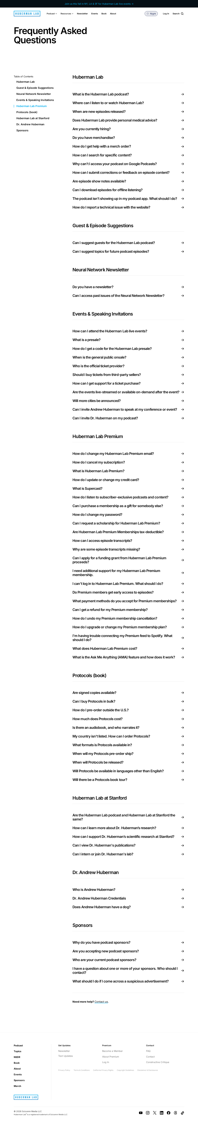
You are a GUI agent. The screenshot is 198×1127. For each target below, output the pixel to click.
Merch (17, 1086)
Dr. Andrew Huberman (30, 124)
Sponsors (22, 130)
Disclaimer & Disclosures (147, 1070)
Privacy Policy (64, 1070)
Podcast (18, 1045)
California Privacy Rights (103, 1070)
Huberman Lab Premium (31, 106)
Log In (166, 13)
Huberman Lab (25, 82)
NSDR (17, 1057)
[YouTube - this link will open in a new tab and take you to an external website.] (140, 1113)
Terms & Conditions (82, 1070)
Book (104, 13)
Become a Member (112, 1051)
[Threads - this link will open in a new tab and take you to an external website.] (175, 1113)
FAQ (148, 1051)
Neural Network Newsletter (33, 94)
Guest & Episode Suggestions (35, 88)
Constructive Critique (157, 1062)
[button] (52, 13)
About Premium (110, 1056)
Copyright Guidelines (125, 1070)
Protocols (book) (26, 112)
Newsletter (82, 13)
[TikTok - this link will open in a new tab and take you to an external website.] (182, 1113)
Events (94, 13)
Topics (17, 1051)
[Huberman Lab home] (27, 14)
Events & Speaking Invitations (35, 100)
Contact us (101, 1001)
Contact (150, 1056)
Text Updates (65, 1056)
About (113, 13)
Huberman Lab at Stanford (32, 118)
